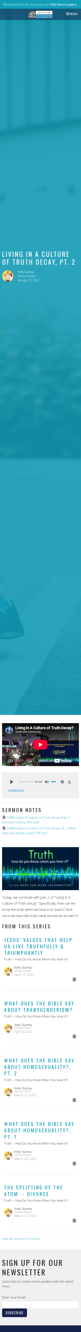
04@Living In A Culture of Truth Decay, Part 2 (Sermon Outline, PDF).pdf (36, 819)
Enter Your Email (13, 1297)
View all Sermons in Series (21, 1239)
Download (16, 790)
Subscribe (14, 1312)
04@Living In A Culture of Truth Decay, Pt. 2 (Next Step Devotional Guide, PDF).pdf (39, 830)
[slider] (25, 782)
